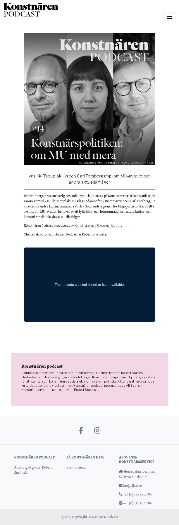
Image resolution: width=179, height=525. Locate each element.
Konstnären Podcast (103, 517)
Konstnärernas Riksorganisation (98, 226)
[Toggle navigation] (169, 16)
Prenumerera (76, 467)
